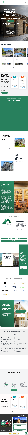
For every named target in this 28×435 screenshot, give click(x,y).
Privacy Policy (8, 430)
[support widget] (26, 433)
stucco (4, 82)
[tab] (14, 216)
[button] (7, 337)
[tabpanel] (14, 227)
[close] (26, 416)
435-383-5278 (23, 415)
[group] (14, 83)
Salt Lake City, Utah (14, 381)
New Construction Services (19, 235)
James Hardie (22, 260)
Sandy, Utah (13, 386)
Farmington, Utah (5, 384)
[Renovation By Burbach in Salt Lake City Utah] (3, 1)
